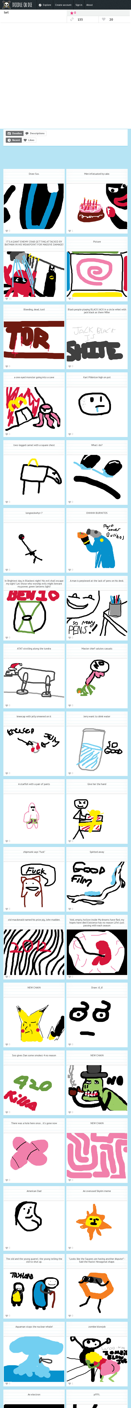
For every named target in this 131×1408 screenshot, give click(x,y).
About (89, 4)
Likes (31, 140)
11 (10, 298)
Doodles (17, 133)
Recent (16, 140)
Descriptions (37, 133)
